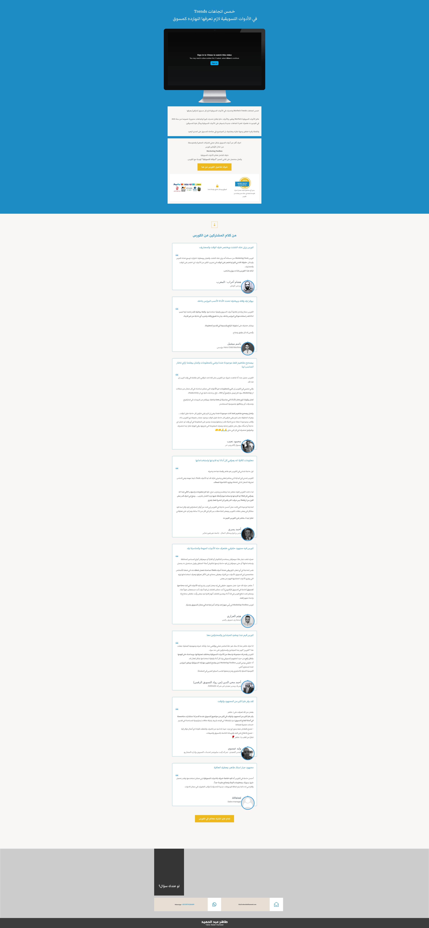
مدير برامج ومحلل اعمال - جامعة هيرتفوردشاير (222, 533)
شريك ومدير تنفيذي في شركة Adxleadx (224, 686)
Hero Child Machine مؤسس (229, 347)
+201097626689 (188, 904)
